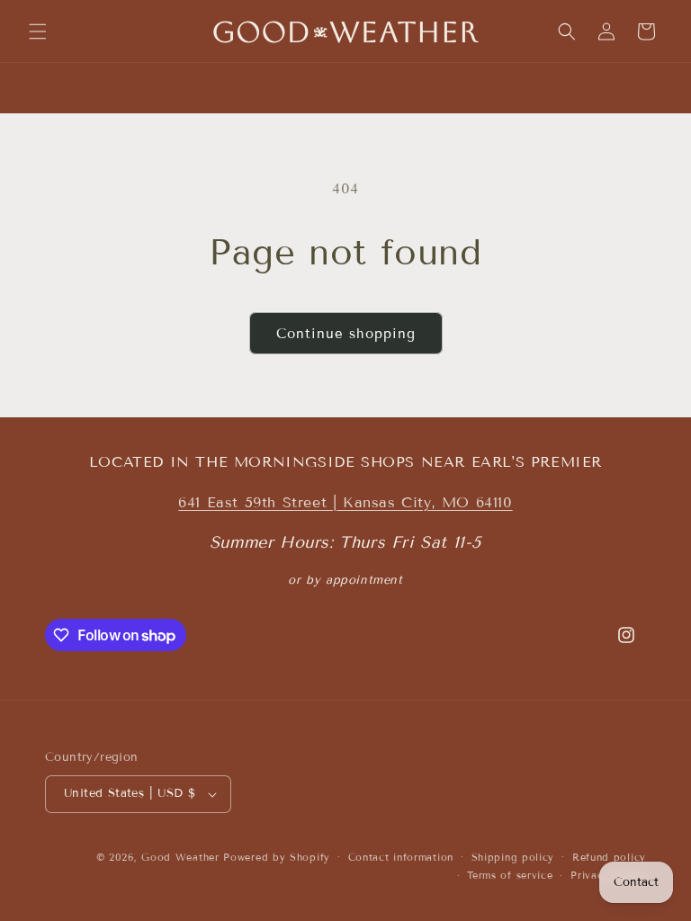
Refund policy (609, 857)
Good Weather (180, 857)
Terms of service (509, 875)
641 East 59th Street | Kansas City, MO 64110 (345, 502)
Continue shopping (346, 334)
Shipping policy (513, 857)
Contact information (400, 857)
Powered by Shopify (276, 857)
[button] (38, 31)
